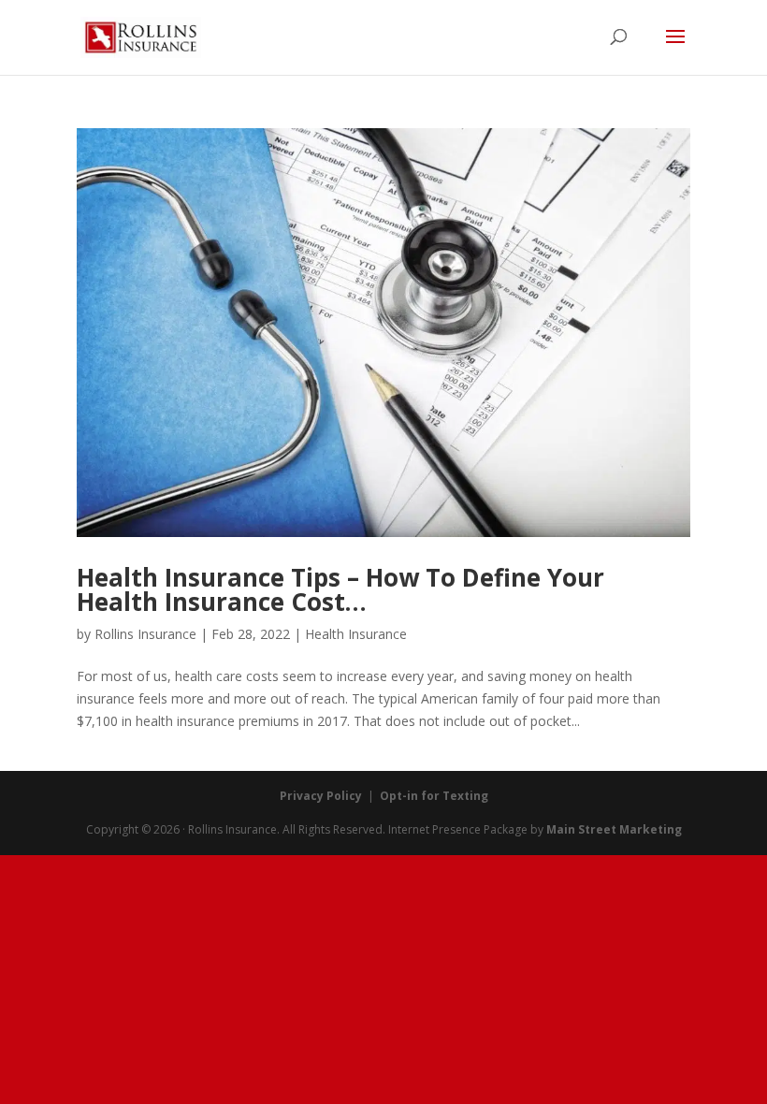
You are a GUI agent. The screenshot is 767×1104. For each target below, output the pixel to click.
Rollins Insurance (145, 634)
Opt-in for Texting (434, 796)
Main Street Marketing (614, 829)
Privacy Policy (321, 796)
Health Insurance (356, 634)
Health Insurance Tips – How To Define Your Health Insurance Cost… (340, 589)
